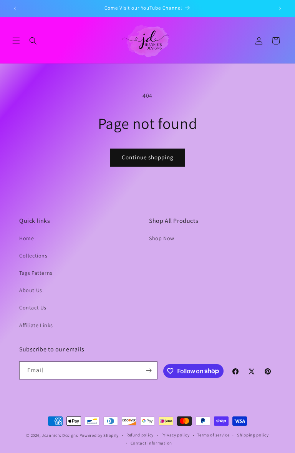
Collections (33, 255)
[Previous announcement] (15, 8)
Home (26, 238)
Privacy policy (175, 435)
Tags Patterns (36, 272)
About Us (30, 290)
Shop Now (161, 238)
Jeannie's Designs (60, 435)
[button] (16, 40)
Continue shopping (148, 157)
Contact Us (32, 307)
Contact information (151, 443)
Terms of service (213, 435)
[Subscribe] (148, 370)
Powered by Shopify (99, 435)
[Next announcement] (280, 8)
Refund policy (140, 435)
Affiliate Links (36, 325)
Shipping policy (253, 435)
